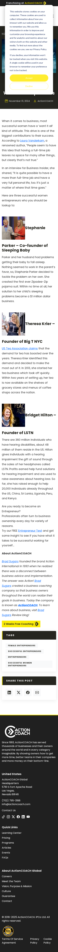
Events (6, 852)
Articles (6, 847)
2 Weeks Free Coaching (18, 624)
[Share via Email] (37, 692)
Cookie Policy (47, 940)
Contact (7, 901)
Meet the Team (11, 881)
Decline (29, 86)
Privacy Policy (34, 940)
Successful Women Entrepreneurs (20, 664)
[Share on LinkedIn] (9, 692)
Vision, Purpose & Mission (17, 886)
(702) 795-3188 (11, 800)
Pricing (6, 838)
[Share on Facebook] (28, 692)
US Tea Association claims (20, 348)
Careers (7, 876)
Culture (6, 891)
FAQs (5, 857)
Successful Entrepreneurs (24, 651)
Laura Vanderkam (32, 140)
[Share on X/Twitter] (18, 692)
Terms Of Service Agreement (12, 940)
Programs (8, 843)
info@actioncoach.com (16, 804)
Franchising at (24, 3)
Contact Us (9, 810)
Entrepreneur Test (30, 531)
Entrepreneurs (17, 657)
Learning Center (11, 833)
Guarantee (8, 896)
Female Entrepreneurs (21, 645)
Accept (29, 78)
